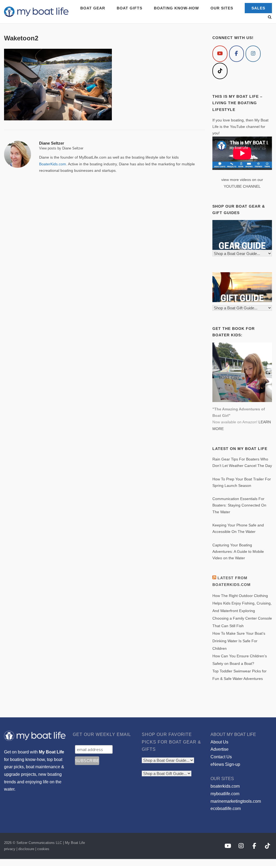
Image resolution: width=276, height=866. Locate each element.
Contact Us (221, 757)
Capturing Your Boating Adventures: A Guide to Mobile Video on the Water (238, 551)
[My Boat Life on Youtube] (219, 54)
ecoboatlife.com (226, 808)
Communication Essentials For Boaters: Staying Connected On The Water (239, 505)
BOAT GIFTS (129, 8)
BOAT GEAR (92, 8)
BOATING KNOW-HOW (176, 8)
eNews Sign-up (225, 764)
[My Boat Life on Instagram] (253, 54)
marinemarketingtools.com (236, 801)
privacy (9, 849)
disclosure (26, 849)
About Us (219, 742)
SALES (258, 8)
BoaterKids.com (52, 164)
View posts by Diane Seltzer (61, 148)
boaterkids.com (225, 786)
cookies (43, 849)
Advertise (220, 749)
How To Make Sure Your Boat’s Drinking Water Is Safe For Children (238, 641)
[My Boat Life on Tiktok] (219, 71)
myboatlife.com (225, 793)
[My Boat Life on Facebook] (236, 54)
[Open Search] (269, 17)
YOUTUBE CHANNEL (242, 186)
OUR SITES (222, 8)
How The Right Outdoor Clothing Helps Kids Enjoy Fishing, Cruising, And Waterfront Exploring (242, 603)
